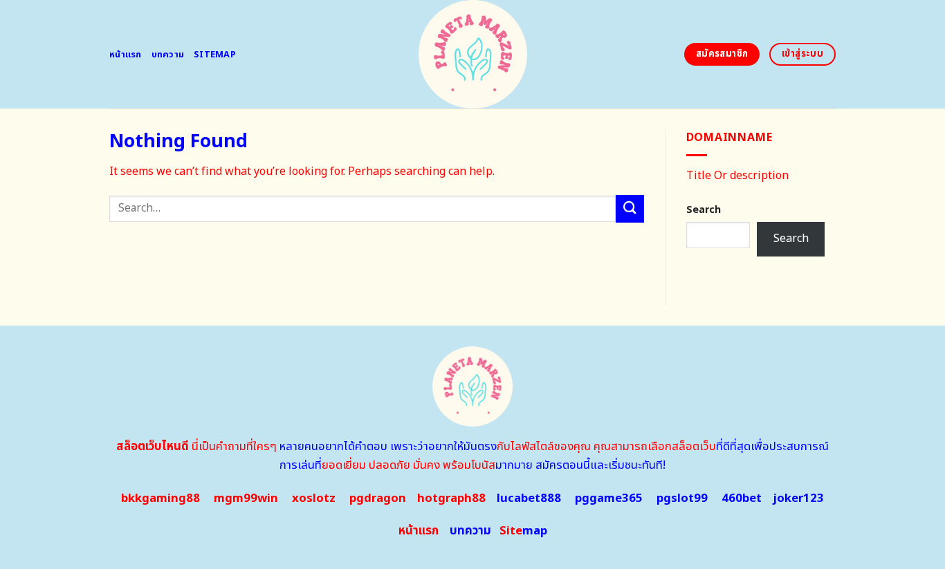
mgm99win (246, 498)
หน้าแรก (125, 55)
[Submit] (629, 208)
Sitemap (215, 55)
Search (703, 210)
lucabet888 (529, 498)
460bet (742, 498)
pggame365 (609, 498)
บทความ (168, 55)
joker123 (798, 498)
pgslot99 (682, 498)
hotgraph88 (451, 498)
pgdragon (377, 498)
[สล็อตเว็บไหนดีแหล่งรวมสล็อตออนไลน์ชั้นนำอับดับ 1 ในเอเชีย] (473, 54)
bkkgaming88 (160, 498)
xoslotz (314, 498)
